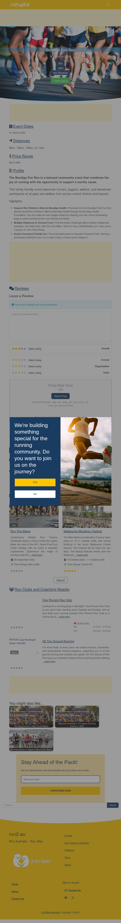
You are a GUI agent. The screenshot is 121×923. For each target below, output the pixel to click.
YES (35, 482)
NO (35, 494)
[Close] (107, 420)
